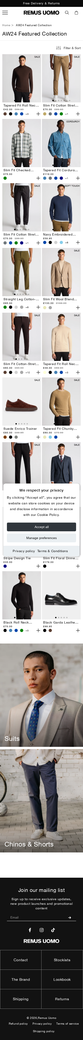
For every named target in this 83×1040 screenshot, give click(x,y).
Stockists (62, 960)
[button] (67, 12)
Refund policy (18, 1023)
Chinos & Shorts (29, 844)
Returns (62, 999)
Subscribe (71, 917)
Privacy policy (24, 551)
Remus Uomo (47, 1018)
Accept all (42, 527)
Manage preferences (41, 538)
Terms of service (67, 1023)
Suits (12, 738)
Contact (21, 960)
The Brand (21, 979)
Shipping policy (44, 1031)
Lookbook (62, 979)
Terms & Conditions (52, 551)
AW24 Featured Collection (34, 25)
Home (6, 25)
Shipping (21, 999)
